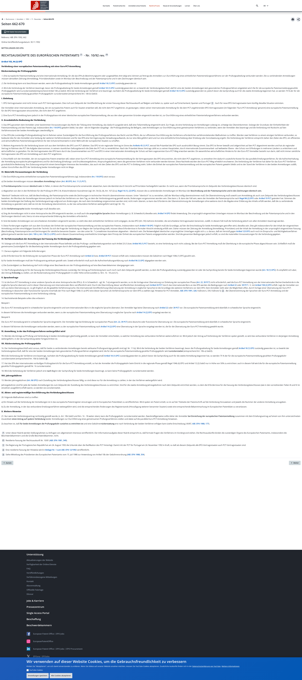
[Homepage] (2, 19)
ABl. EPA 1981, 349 (58, 440)
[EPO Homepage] (40, 6)
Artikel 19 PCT (265, 198)
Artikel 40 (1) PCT (140, 243)
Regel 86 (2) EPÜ (246, 198)
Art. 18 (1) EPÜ (268, 270)
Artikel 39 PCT (105, 256)
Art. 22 (200, 282)
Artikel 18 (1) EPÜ (246, 348)
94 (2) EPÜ (17, 61)
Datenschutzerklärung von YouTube (206, 666)
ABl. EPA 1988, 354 (136, 454)
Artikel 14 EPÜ (164, 213)
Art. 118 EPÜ (55, 127)
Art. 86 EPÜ (32, 380)
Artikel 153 (6, 61)
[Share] (298, 19)
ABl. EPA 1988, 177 (200, 423)
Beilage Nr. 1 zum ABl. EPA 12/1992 (61, 450)
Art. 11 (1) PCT (79, 181)
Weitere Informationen (230, 666)
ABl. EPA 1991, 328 (188, 290)
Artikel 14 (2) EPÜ (144, 312)
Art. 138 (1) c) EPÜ (47, 234)
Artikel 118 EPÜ (146, 225)
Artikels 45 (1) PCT (141, 145)
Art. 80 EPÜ (67, 181)
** (107, 55)
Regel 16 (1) (123, 191)
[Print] (293, 19)
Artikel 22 (89, 256)
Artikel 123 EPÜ (243, 231)
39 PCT (207, 282)
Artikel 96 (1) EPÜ (136, 260)
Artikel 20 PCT (156, 285)
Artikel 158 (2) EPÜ (263, 285)
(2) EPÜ (132, 191)
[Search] (257, 6)
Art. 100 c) (33, 234)
